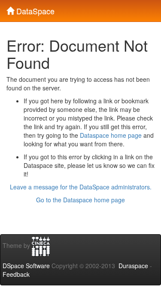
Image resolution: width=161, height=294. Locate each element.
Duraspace (133, 265)
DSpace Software (26, 265)
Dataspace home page (111, 135)
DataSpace (34, 9)
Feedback (16, 274)
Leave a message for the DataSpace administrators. (81, 187)
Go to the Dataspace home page (80, 199)
